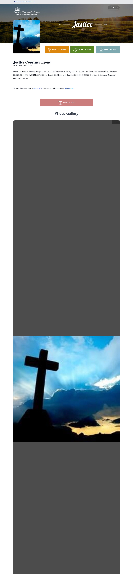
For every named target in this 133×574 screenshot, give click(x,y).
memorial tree (38, 88)
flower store (69, 88)
